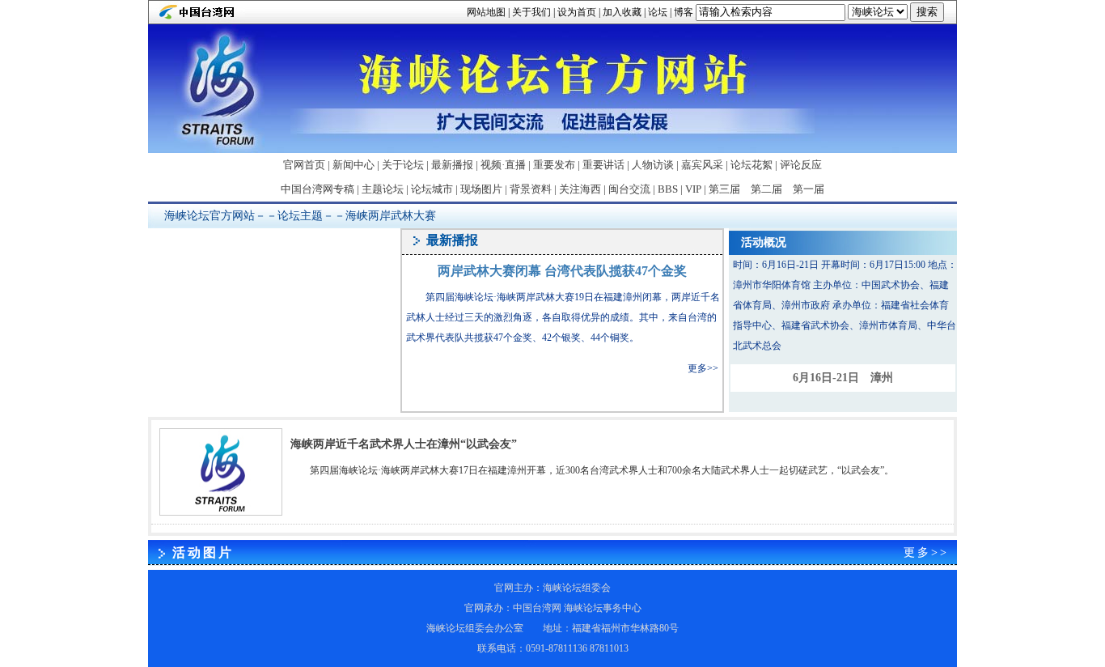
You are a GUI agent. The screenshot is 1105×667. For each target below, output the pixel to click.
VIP (693, 189)
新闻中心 (353, 165)
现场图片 (481, 189)
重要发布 (554, 165)
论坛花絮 (751, 165)
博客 (683, 12)
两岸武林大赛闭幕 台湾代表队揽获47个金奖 (562, 271)
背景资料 (531, 189)
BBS (668, 189)
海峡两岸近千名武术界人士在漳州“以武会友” (403, 444)
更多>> (703, 368)
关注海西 (580, 189)
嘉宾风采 (702, 165)
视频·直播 (503, 165)
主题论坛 (383, 189)
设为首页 (576, 12)
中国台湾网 (537, 608)
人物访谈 (653, 165)
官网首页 (304, 165)
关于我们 (531, 12)
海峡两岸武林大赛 (390, 216)
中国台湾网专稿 (317, 189)
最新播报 (452, 165)
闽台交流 (629, 189)
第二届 (766, 189)
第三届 (724, 189)
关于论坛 (403, 165)
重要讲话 (603, 165)
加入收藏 (622, 12)
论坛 (657, 12)
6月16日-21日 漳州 (843, 378)
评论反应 (801, 165)
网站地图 (486, 12)
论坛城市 (432, 189)
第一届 (808, 189)
